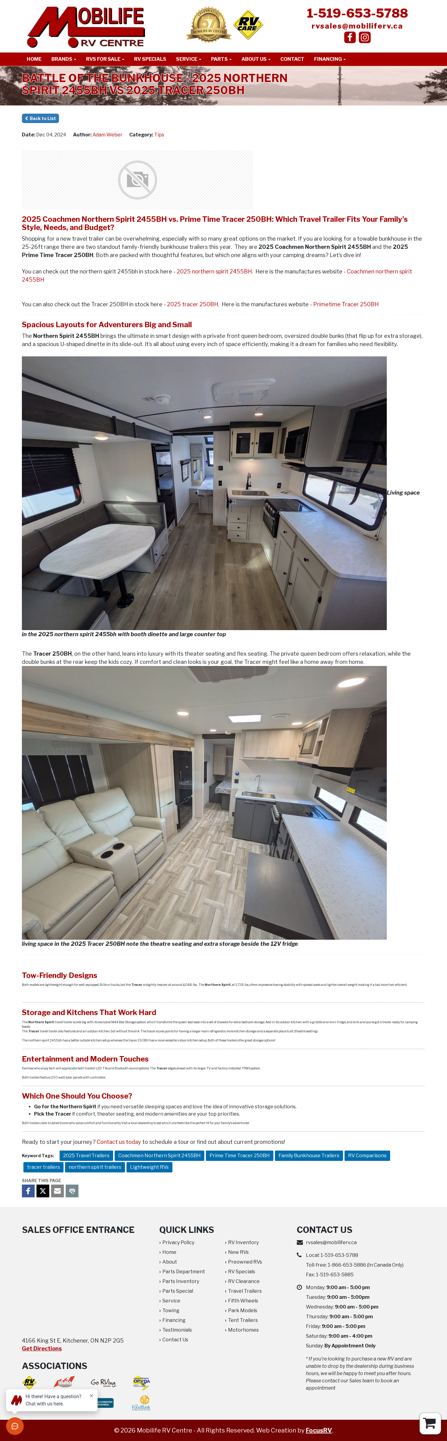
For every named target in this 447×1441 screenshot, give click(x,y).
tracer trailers (43, 1167)
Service (187, 59)
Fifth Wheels (243, 1301)
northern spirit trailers (95, 1167)
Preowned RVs (245, 1262)
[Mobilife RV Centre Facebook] (350, 37)
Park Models (242, 1310)
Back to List (42, 118)
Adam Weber (107, 135)
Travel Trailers (245, 1291)
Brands (62, 59)
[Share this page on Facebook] (28, 1191)
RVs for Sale (103, 59)
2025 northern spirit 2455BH (214, 271)
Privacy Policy (178, 1242)
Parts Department (183, 1272)
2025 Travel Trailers (86, 1155)
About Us (254, 59)
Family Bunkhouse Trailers (309, 1155)
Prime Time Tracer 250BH (240, 1155)
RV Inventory (243, 1242)
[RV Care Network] (248, 24)
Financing (328, 59)
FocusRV (319, 1430)
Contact (292, 59)
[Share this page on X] (42, 1191)
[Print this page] (72, 1191)
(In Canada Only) (366, 1265)
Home (34, 59)
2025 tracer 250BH (192, 304)
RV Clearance (244, 1281)
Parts (220, 59)
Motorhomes (243, 1330)
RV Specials (150, 59)
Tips (159, 135)
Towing (170, 1310)
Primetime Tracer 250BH (346, 304)
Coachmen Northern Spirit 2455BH (159, 1155)
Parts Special (177, 1291)
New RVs (238, 1252)
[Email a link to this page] (57, 1191)
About (169, 1262)
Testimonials (177, 1330)
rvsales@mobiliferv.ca (357, 26)
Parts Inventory (180, 1281)
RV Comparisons (367, 1155)
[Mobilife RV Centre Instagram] (365, 37)
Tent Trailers (243, 1320)
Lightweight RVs (149, 1167)
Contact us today (119, 1142)
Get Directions (42, 1348)
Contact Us (175, 1340)
